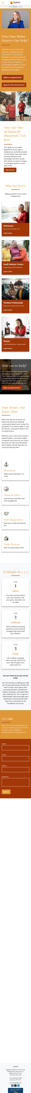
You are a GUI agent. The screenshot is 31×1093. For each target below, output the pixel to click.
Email (4, 755)
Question (5, 777)
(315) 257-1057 (18, 1073)
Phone (4, 766)
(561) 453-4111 (19, 1071)
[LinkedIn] (18, 1085)
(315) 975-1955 (21, 1069)
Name (4, 744)
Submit (6, 792)
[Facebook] (12, 1085)
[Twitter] (15, 1085)
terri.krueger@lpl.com (15, 1083)
